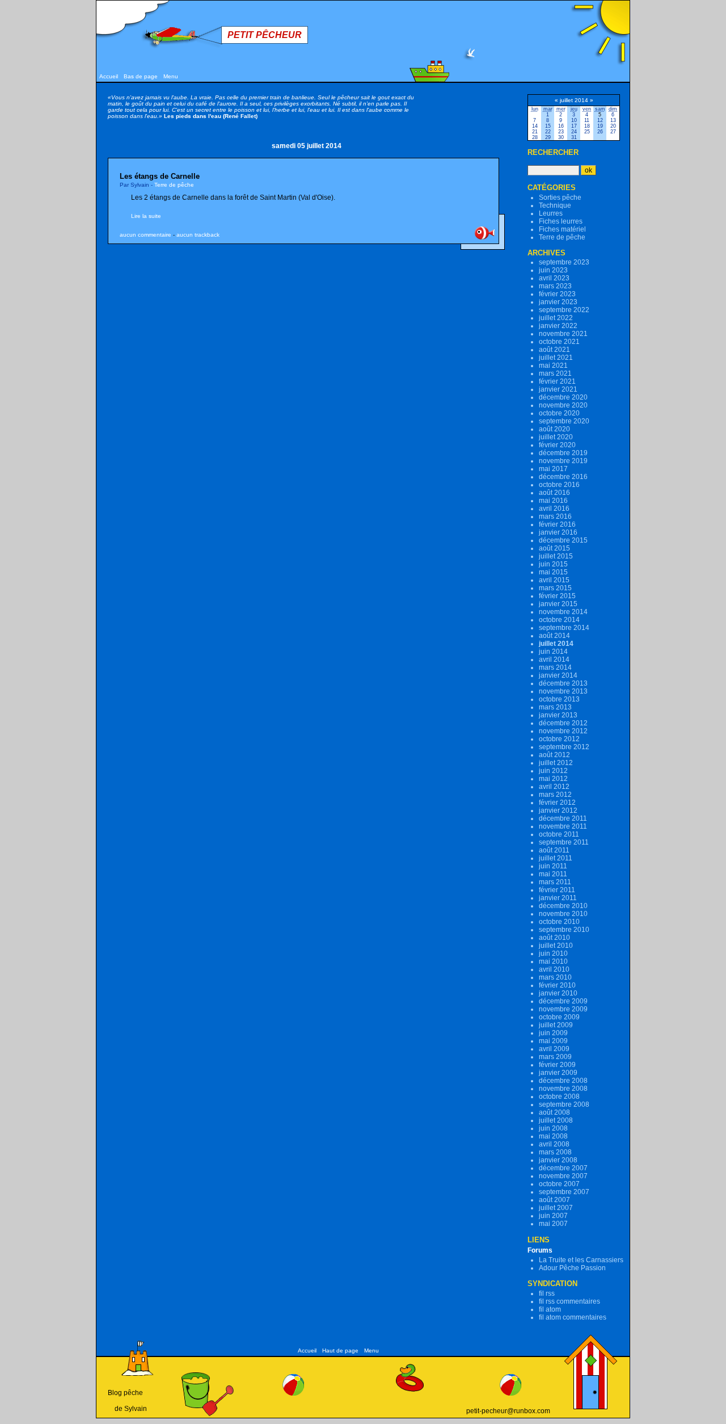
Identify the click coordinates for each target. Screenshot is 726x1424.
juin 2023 (553, 270)
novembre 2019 (563, 461)
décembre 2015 (563, 540)
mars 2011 (555, 882)
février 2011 (557, 890)
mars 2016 (555, 516)
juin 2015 (553, 564)
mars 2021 (555, 373)
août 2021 (554, 350)
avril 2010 (554, 969)
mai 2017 (553, 469)
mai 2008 (553, 1136)
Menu (170, 76)
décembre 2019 (563, 453)
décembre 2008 (563, 1081)
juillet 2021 (556, 358)
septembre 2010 (564, 930)
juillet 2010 (556, 946)
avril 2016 (554, 509)
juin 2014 (553, 652)
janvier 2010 (558, 993)
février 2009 (557, 1065)
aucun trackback (198, 235)
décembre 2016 (563, 477)
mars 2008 (555, 1152)
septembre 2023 (564, 262)
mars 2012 (555, 795)
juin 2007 (553, 1216)
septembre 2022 (564, 310)
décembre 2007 (563, 1168)
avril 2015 (554, 580)
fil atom (550, 1309)
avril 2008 (554, 1144)
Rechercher (553, 152)
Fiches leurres (561, 221)
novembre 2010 (563, 914)
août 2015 (554, 548)
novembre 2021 (563, 334)
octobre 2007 (559, 1184)
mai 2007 (553, 1224)
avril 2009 (554, 1049)
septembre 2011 (564, 842)
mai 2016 (553, 501)
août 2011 (554, 850)
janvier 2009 (558, 1073)
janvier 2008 (558, 1160)
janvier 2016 (558, 532)
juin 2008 (553, 1128)
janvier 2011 (558, 898)
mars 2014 (555, 667)
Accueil (108, 76)
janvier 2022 (558, 326)
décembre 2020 (563, 397)
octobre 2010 (559, 922)
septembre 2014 (564, 628)
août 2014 (554, 636)
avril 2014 (554, 659)
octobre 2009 (559, 1017)
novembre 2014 (563, 612)
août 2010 (554, 938)
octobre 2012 (559, 739)
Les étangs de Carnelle (160, 176)
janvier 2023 (558, 302)
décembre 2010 (563, 906)
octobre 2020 (559, 413)
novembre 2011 (563, 826)
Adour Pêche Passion (572, 1268)
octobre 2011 (559, 834)
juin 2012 (553, 771)
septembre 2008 (564, 1104)
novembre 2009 (563, 1009)
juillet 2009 (556, 1025)
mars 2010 (555, 977)
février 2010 (557, 985)
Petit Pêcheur (264, 35)
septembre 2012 (564, 747)
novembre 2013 (563, 691)
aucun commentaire (145, 235)
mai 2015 (553, 572)
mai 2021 (553, 365)
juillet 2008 (556, 1120)
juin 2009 (553, 1033)
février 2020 (557, 445)
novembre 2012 (563, 731)
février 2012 (557, 802)
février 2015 (557, 596)
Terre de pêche (174, 185)
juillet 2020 (556, 437)
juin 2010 (553, 953)
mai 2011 (553, 874)
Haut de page (340, 1350)
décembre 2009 (563, 1001)
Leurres (551, 213)
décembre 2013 (563, 683)
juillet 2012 (556, 763)
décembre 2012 (563, 723)
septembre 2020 (564, 421)
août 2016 (554, 493)
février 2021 (557, 381)
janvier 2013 (558, 715)
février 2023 (557, 294)
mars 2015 (555, 588)
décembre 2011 (563, 818)
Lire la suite (146, 216)
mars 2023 (555, 286)
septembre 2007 (564, 1192)
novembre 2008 (563, 1089)
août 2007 (554, 1200)
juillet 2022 (556, 318)
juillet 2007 (556, 1208)
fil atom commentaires (572, 1317)
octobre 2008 (559, 1096)
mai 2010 (553, 961)
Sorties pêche (560, 197)
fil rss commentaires (569, 1301)
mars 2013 (555, 707)
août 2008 (554, 1112)
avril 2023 (554, 278)
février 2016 (557, 524)
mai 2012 (553, 779)
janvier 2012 (558, 810)
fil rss (547, 1293)
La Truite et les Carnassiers (581, 1260)
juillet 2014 (556, 644)
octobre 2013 (559, 699)
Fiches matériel (562, 229)
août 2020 (554, 429)
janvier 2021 (558, 389)
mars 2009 (555, 1057)
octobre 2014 (559, 620)
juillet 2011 (555, 858)
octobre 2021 (559, 342)
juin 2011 (553, 866)
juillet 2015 (556, 556)
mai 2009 (553, 1041)
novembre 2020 (563, 405)
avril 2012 (554, 787)
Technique (555, 205)
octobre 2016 (559, 485)
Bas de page (141, 76)
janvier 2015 (558, 604)
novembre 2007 (563, 1176)
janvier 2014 (558, 675)
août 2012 (554, 755)
